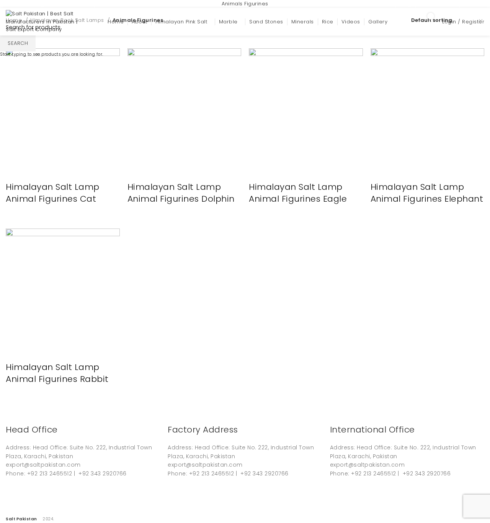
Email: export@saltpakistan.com (48, 3)
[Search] (405, 22)
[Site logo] (44, 21)
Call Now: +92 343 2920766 (135, 3)
